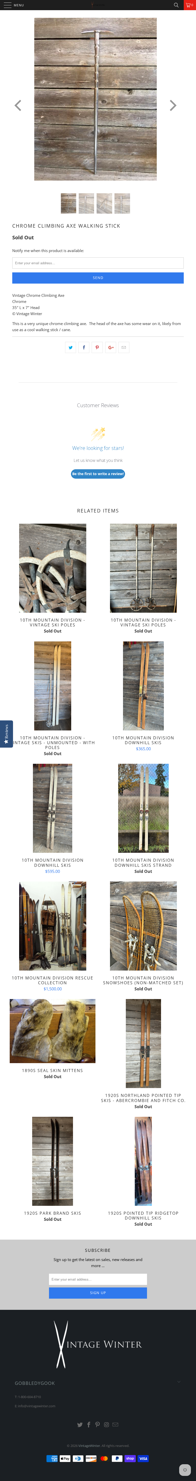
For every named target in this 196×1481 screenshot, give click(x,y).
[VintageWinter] (98, 5)
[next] (172, 105)
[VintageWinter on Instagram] (107, 1425)
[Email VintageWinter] (115, 1425)
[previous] (18, 105)
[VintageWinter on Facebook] (89, 1425)
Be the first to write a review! (98, 473)
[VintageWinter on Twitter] (80, 1425)
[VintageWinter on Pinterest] (98, 1425)
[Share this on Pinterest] (97, 347)
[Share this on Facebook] (83, 347)
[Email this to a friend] (123, 347)
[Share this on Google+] (110, 347)
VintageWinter (89, 1445)
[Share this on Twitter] (70, 347)
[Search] (178, 5)
